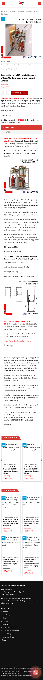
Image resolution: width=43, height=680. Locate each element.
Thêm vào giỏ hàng (19, 93)
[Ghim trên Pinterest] (13, 69)
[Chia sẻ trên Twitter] (7, 69)
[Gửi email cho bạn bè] (10, 69)
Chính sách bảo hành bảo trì (11, 630)
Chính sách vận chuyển (9, 634)
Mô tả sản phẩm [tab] (8, 127)
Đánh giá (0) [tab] (6, 132)
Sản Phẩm (13, 11)
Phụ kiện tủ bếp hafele (25, 11)
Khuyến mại (6, 615)
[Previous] (1, 464)
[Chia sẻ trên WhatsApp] (2, 69)
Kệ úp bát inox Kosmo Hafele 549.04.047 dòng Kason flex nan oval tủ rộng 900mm (10, 522)
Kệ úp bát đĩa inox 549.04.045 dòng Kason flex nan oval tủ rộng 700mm (10, 563)
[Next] (41, 464)
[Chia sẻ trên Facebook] (5, 69)
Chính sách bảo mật (8, 637)
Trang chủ (4, 11)
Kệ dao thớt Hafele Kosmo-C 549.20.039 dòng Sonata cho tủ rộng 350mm (32, 470)
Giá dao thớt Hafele (12, 65)
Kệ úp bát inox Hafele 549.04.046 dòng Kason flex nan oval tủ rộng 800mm (31, 522)
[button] (3, 3)
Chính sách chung (8, 627)
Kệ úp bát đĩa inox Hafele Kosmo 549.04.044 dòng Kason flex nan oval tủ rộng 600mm (31, 564)
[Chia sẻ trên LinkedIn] (15, 69)
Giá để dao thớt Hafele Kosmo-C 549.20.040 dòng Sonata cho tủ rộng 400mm (11, 470)
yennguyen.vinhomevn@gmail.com (16, 592)
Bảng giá (5, 611)
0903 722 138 (10, 594)
